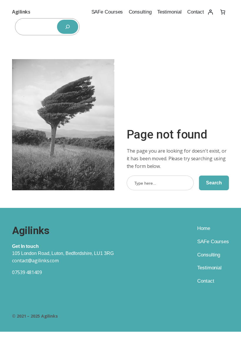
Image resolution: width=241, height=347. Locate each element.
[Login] (210, 12)
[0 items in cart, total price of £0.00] (223, 12)
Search (214, 182)
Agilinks (21, 12)
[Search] (67, 27)
